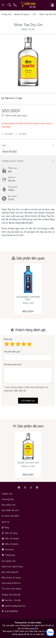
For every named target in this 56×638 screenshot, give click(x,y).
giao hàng (22, 115)
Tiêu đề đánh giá (11, 351)
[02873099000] (15, 5)
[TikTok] (31, 487)
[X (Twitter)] (25, 487)
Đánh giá (8, 339)
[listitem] (28, 61)
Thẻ (3, 145)
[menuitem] (9, 151)
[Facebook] (19, 487)
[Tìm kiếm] (9, 5)
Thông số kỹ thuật (12, 161)
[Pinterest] (37, 487)
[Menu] (3, 5)
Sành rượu (24, 631)
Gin (9, 171)
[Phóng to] (28, 61)
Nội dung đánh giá (12, 364)
